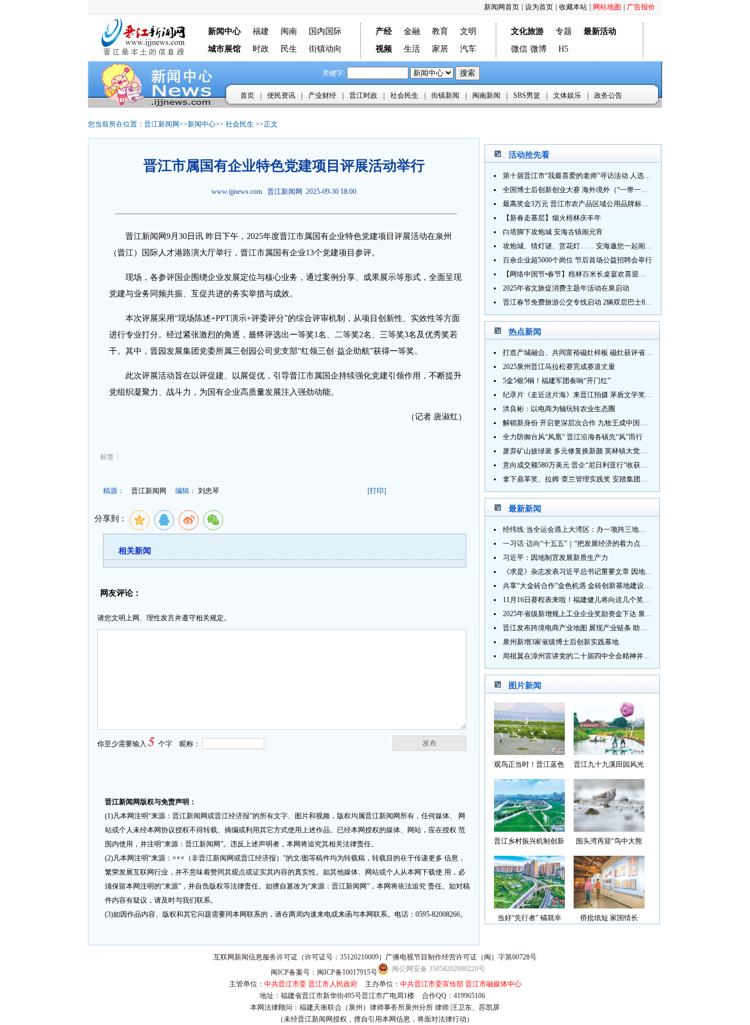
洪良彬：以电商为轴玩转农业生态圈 (559, 409)
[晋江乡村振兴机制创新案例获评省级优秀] (529, 828)
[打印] (376, 491)
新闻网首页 (501, 7)
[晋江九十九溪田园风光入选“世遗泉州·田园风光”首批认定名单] (609, 752)
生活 (412, 49)
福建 (261, 31)
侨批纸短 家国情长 (609, 918)
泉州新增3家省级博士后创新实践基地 (561, 642)
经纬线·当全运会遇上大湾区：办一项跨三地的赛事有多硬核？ (599, 529)
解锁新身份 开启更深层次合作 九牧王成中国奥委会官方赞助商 (599, 423)
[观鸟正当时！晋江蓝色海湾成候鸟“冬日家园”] (529, 752)
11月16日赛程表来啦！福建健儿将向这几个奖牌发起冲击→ (594, 600)
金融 (412, 31)
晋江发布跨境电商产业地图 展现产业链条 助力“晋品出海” (592, 628)
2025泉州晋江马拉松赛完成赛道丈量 (559, 367)
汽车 (468, 49)
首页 (247, 95)
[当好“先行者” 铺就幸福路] (529, 905)
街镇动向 (325, 49)
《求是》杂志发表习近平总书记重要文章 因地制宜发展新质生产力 (605, 572)
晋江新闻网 (161, 124)
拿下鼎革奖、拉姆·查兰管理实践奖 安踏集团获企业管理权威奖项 (603, 479)
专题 (563, 31)
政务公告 (608, 95)
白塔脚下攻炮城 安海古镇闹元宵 (553, 232)
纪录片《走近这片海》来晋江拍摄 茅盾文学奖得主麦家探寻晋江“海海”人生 (619, 395)
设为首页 (539, 7)
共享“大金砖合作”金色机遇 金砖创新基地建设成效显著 (587, 586)
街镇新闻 (445, 95)
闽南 (289, 31)
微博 (538, 49)
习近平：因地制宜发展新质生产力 (555, 558)
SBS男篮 (526, 95)
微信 (519, 49)
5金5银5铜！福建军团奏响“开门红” (557, 381)
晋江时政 (363, 95)
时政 (261, 49)
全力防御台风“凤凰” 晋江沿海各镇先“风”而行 (573, 437)
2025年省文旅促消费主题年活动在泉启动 (566, 288)
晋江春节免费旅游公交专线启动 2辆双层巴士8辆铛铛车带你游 (598, 302)
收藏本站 (573, 7)
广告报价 (641, 7)
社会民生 (404, 95)
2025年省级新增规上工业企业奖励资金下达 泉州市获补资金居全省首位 (612, 614)
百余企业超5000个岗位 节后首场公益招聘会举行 (577, 260)
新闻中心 (202, 124)
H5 (563, 49)
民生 (289, 49)
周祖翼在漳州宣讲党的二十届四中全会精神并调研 (580, 656)
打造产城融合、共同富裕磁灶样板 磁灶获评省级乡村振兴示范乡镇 (605, 352)
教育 (440, 31)
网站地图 (607, 7)
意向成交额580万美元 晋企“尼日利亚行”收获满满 (578, 465)
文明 (468, 31)
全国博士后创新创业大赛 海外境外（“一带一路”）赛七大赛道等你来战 (612, 190)
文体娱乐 (567, 95)
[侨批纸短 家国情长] (609, 905)
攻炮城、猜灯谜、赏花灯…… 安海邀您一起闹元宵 (581, 246)
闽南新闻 (486, 95)
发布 (429, 743)
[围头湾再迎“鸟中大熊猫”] (609, 828)
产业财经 (322, 95)
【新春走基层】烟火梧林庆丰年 (552, 218)
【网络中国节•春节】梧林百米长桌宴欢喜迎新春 (578, 274)
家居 (440, 49)
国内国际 (325, 31)
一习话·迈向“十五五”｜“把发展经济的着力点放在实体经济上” (598, 543)
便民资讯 (281, 95)
